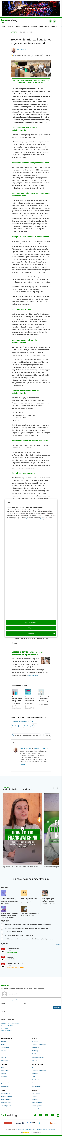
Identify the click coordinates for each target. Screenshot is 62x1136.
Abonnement (35, 1083)
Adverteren (4, 1041)
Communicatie (36, 1093)
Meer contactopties (6, 1030)
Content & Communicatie (22, 26)
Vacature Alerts (36, 1109)
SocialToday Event (6, 1102)
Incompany (4, 1080)
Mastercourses (5, 1070)
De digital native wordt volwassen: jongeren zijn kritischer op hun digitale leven (29, 939)
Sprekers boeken (5, 1083)
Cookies (45, 1129)
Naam (3, 1003)
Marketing (34, 26)
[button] (57, 787)
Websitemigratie (28, 726)
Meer (58, 944)
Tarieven (5, 1028)
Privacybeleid (51, 1129)
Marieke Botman (22, 49)
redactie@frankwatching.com (11, 1023)
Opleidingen (4, 1077)
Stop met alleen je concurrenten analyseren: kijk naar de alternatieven (26, 928)
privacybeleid (16, 1000)
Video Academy (37, 1064)
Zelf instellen (30, 633)
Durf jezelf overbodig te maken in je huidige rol (19, 935)
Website (14, 726)
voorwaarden (28, 1000)
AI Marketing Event (6, 1093)
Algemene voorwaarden (35, 1129)
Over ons (3, 1051)
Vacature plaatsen (37, 1106)
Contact (3, 1044)
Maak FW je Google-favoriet (22, 55)
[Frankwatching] (9, 20)
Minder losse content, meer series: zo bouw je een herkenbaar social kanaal (28, 924)
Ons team (3, 1054)
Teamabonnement (37, 1086)
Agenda (3, 1067)
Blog (3, 26)
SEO (32, 721)
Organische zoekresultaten (19, 721)
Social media (35, 1080)
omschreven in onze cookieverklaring (33, 519)
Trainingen (3, 1073)
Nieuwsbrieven (5, 1047)
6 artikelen (23, 764)
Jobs (34, 1090)
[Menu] (59, 21)
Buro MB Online (22, 51)
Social (41, 26)
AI (32, 1067)
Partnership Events (6, 1106)
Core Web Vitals (39, 362)
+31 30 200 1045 (8, 1025)
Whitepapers (4, 1060)
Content (34, 1096)
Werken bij (3, 1057)
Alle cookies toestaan (31, 622)
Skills (33, 1077)
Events (3, 1090)
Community (55, 26)
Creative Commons (23, 1129)
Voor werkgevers (37, 1102)
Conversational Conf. (6, 1099)
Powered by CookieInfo (12, 522)
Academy (4, 1064)
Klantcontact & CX (37, 1047)
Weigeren (31, 628)
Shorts (47, 26)
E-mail (25, 1003)
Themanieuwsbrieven (38, 1057)
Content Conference (6, 1096)
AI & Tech (10, 26)
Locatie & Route (5, 1086)
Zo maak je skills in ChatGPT (13, 932)
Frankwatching (5, 1038)
